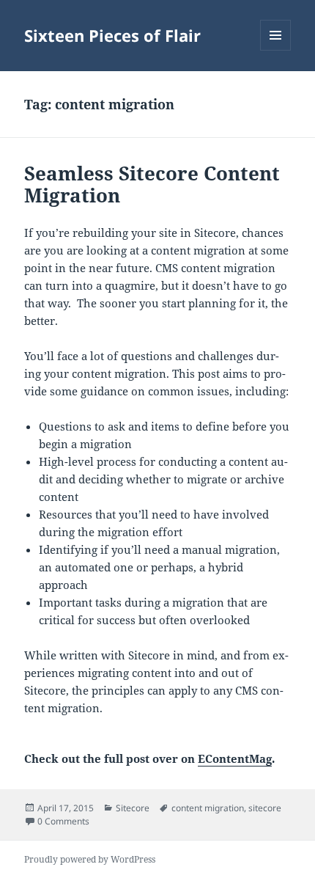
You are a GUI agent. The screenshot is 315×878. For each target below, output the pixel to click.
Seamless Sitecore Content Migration (152, 184)
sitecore (264, 808)
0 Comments (63, 821)
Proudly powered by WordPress (89, 859)
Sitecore (132, 808)
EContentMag (235, 758)
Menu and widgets (276, 50)
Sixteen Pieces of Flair (112, 35)
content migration (207, 808)
